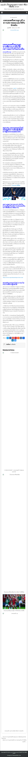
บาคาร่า (15, 88)
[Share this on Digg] (23, 338)
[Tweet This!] (8, 338)
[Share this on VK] (21, 338)
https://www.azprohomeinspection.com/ (13, 277)
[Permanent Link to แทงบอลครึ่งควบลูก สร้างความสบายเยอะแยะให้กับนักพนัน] (14, 35)
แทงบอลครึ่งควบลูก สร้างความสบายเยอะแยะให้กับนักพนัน (14, 22)
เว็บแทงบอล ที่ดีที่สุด (16, 185)
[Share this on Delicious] (15, 340)
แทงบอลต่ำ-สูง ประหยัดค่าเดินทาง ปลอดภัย (14, 730)
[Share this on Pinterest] (16, 338)
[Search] (26, 12)
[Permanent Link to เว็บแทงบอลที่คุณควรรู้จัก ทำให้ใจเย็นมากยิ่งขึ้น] (14, 601)
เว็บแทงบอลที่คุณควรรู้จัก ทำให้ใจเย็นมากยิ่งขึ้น (14, 610)
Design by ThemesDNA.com (14, 755)
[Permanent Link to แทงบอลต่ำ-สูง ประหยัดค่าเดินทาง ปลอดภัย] (14, 671)
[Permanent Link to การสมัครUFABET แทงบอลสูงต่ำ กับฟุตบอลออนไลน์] (14, 410)
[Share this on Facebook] (10, 338)
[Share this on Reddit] (18, 338)
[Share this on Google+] (13, 338)
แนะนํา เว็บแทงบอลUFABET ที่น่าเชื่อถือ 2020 (14, 5)
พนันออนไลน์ (14, 17)
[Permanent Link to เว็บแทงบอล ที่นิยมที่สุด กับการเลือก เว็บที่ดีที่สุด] (14, 532)
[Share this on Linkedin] (13, 340)
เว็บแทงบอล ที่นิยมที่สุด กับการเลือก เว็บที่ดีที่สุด (14, 592)
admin (10, 27)
